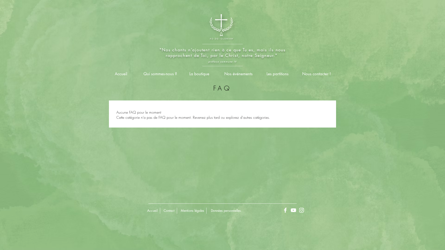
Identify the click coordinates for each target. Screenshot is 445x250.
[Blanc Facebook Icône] (285, 210)
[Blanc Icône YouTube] (293, 210)
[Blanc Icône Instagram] (301, 210)
